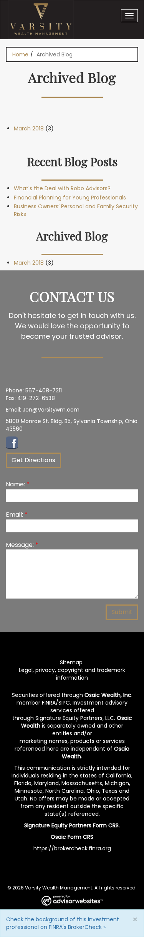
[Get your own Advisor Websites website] (72, 900)
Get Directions (33, 460)
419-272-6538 (36, 398)
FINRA (49, 702)
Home (20, 54)
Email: (17, 514)
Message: (22, 544)
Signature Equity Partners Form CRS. (72, 825)
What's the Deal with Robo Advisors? (62, 188)
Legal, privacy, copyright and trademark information (72, 674)
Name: (18, 484)
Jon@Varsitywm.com (51, 409)
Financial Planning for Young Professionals (70, 197)
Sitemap (71, 662)
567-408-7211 (43, 390)
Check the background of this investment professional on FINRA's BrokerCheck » (62, 923)
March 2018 (29, 128)
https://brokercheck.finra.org (72, 848)
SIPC (64, 702)
